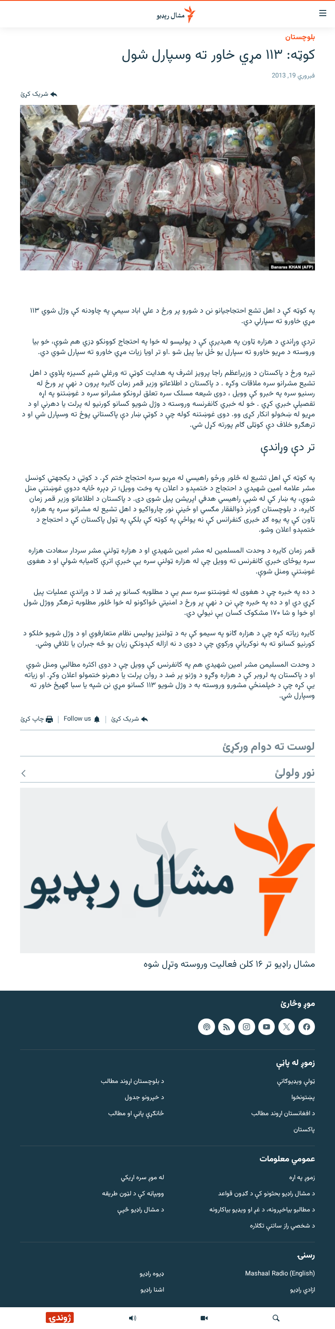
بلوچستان (300, 37)
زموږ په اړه (302, 1178)
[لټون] (276, 1318)
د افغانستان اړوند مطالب (283, 1114)
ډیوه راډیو (152, 1274)
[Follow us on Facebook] (306, 1026)
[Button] (39, 94)
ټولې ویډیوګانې (296, 1081)
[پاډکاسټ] (206, 1026)
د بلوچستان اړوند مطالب (132, 1081)
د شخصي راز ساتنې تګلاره (282, 1226)
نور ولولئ (295, 773)
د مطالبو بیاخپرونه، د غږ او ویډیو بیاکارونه (262, 1210)
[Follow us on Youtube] (266, 1026)
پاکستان (304, 1130)
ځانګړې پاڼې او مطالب (136, 1114)
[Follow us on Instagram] (246, 1026)
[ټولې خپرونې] (133, 1318)
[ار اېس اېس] (226, 1026)
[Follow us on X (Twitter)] (286, 1026)
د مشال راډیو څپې (140, 1210)
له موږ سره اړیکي (142, 1178)
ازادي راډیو (302, 1290)
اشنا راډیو (152, 1290)
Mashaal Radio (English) (280, 1274)
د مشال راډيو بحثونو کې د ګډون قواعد (266, 1194)
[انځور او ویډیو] (204, 1318)
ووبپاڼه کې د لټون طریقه (133, 1194)
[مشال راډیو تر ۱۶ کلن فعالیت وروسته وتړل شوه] (167, 870)
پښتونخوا (303, 1098)
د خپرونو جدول (144, 1098)
